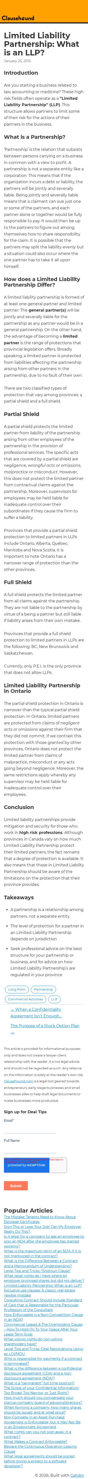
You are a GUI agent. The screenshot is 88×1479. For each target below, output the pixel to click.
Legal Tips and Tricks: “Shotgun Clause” (37, 1271)
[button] (17, 989)
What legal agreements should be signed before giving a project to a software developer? (39, 1461)
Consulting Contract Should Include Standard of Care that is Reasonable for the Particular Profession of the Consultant (43, 1305)
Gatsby (77, 1475)
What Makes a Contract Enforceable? (35, 1441)
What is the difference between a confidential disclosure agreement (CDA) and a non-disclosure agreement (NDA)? (43, 1373)
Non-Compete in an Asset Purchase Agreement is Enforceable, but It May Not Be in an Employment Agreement (42, 1422)
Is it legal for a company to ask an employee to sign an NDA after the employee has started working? (44, 1241)
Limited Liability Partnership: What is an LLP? (43, 1285)
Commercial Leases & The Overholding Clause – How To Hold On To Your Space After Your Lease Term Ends (43, 1329)
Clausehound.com (18, 1081)
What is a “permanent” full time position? (39, 1383)
